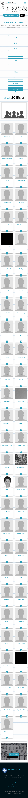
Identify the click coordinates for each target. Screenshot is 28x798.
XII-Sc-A (15, 83)
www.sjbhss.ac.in (16, 782)
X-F (15, 66)
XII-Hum (15, 78)
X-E (15, 60)
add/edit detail (7, 124)
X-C (15, 49)
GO (22, 15)
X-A (15, 37)
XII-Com (15, 72)
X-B (15, 43)
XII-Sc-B (15, 89)
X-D (15, 54)
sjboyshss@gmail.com (15, 784)
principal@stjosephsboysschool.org (14, 786)
